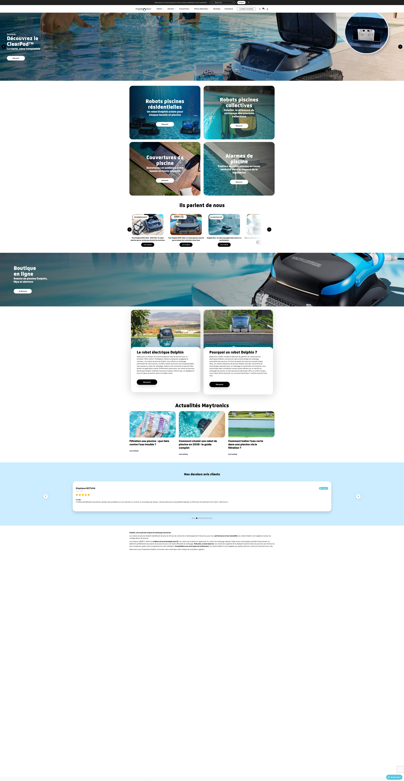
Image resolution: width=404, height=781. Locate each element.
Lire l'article (148, 245)
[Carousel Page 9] (209, 518)
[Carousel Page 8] (207, 518)
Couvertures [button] (184, 9)
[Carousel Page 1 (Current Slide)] (197, 77)
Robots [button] (159, 9)
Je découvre (23, 291)
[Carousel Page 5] (207, 77)
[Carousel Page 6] (203, 518)
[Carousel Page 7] (205, 518)
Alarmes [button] (170, 9)
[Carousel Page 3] (202, 77)
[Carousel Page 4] (204, 77)
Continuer (241, 2)
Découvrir (16, 58)
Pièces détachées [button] (201, 9)
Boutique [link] (216, 9)
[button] (222, 2)
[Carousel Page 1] (192, 518)
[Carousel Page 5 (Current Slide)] (201, 518)
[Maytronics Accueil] (143, 8)
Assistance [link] (229, 9)
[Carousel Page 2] (199, 77)
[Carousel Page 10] (211, 518)
